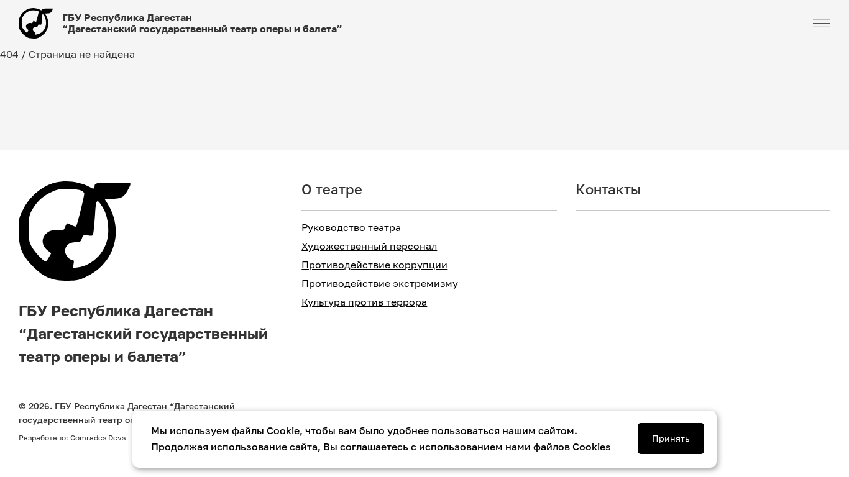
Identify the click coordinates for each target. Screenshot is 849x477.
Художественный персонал (369, 246)
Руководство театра (351, 227)
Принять (670, 438)
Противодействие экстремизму (379, 283)
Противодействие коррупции (374, 265)
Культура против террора (364, 302)
